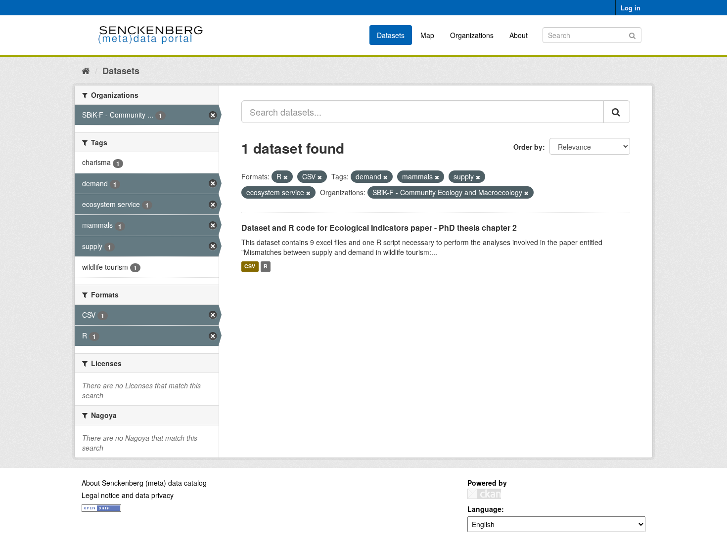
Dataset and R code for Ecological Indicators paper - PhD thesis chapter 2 (379, 227)
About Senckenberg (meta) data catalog (144, 483)
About (518, 35)
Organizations (472, 35)
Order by (528, 147)
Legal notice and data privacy (128, 495)
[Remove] (285, 177)
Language (484, 509)
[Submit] (632, 34)
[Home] (86, 70)
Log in (630, 7)
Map (427, 35)
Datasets (391, 35)
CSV (249, 266)
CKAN (484, 494)
